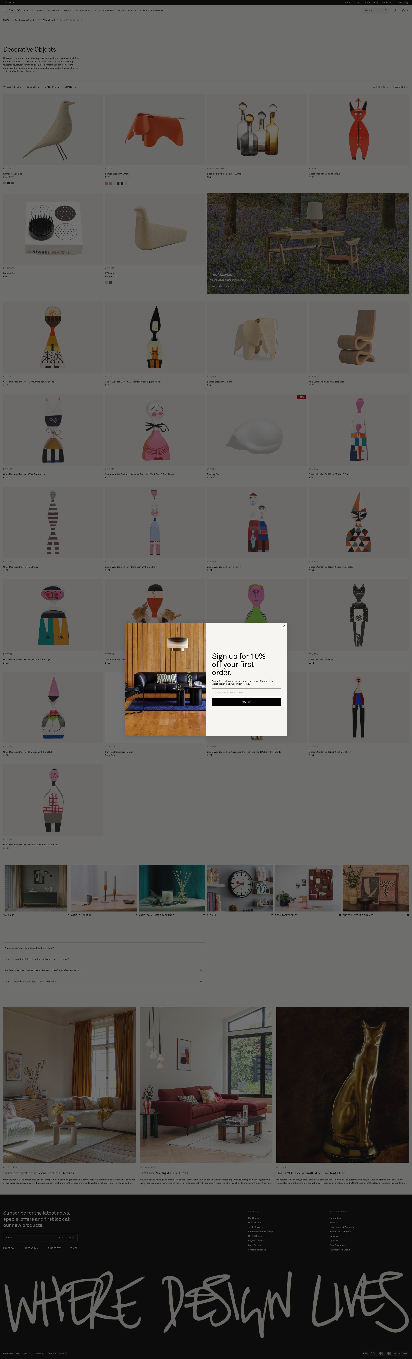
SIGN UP (246, 702)
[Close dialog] (284, 626)
